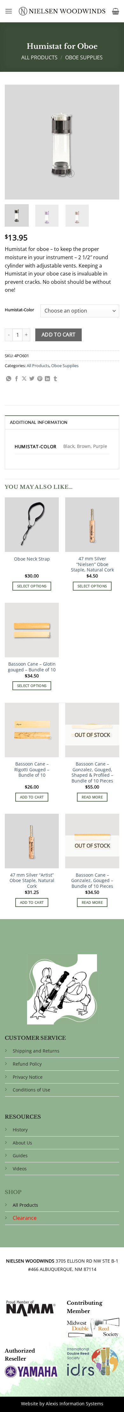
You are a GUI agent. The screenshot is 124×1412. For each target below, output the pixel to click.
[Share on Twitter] (31, 379)
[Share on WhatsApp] (8, 379)
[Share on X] (24, 379)
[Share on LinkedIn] (47, 379)
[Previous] (15, 142)
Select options (32, 586)
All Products (39, 57)
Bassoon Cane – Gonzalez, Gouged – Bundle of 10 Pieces (92, 880)
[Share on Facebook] (16, 379)
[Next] (109, 142)
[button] (8, 11)
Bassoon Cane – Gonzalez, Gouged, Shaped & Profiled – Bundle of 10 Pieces (92, 772)
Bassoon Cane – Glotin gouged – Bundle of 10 (32, 666)
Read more (92, 797)
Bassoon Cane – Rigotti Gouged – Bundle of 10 (31, 769)
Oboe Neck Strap (32, 559)
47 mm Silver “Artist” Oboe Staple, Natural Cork (32, 880)
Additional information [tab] (39, 422)
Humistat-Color (19, 310)
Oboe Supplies (84, 57)
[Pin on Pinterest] (39, 379)
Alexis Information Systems (74, 1404)
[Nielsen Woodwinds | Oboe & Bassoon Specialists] (62, 11)
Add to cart (59, 334)
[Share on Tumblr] (55, 379)
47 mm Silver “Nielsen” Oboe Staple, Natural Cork (92, 564)
